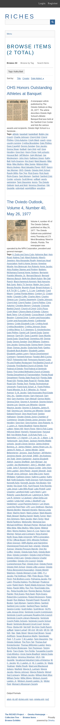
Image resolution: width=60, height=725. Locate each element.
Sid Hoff (26, 627)
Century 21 (40, 293)
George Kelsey (46, 402)
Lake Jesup (12, 489)
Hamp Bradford (25, 426)
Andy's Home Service (28, 263)
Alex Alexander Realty (26, 260)
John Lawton (12, 471)
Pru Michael (34, 582)
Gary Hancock (36, 396)
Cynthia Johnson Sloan (35, 326)
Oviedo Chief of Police (40, 555)
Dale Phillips (46, 143)
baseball (24, 134)
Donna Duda (24, 344)
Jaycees (23, 453)
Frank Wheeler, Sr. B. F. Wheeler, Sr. (23, 390)
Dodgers (45, 341)
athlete (15, 134)
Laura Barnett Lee (23, 495)
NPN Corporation (41, 537)
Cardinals (40, 290)
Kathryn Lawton (39, 477)
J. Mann (44, 438)
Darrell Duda (36, 332)
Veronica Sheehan (36, 185)
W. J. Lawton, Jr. (24, 663)
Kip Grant (29, 161)
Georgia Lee (17, 411)
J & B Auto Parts (35, 435)
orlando (37, 546)
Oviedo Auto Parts (29, 552)
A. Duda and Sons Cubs (23, 254)
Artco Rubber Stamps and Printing (22, 269)
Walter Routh (22, 666)
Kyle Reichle (46, 486)
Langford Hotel (22, 492)
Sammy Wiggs (33, 603)
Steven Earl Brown (36, 633)
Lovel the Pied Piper (16, 507)
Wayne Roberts (37, 672)
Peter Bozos (37, 576)
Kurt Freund (33, 486)
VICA (38, 657)
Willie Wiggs (26, 678)
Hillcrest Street (13, 432)
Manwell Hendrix (29, 510)
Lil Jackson (27, 498)
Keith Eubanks (17, 480)
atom (9, 699)
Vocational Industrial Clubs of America (33, 660)
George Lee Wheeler (28, 405)
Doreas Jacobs (20, 347)
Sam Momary (25, 176)
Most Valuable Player (30, 167)
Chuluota (36, 305)
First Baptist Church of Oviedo (29, 366)
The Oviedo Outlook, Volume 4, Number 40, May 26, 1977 (26, 208)
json (31, 699)
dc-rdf (15, 699)
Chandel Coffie (20, 296)
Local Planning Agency (28, 504)
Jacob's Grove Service (25, 444)
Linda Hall (19, 501)
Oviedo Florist (46, 564)
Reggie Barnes (35, 591)
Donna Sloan (13, 149)
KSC (25, 486)
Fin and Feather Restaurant (19, 362)
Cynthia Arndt (42, 323)
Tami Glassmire (24, 182)
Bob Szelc (11, 284)
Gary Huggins (18, 399)
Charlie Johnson (21, 137)
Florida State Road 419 (29, 378)
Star (13, 633)
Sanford (35, 176)
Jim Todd (11, 459)
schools (17, 179)
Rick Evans (33, 173)
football (23, 149)
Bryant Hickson (43, 287)
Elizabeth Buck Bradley (17, 350)
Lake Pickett (39, 489)
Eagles (47, 347)
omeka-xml (39, 699)
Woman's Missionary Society (25, 684)
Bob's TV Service (24, 284)
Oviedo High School (41, 170)
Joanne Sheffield (22, 462)
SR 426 (39, 630)
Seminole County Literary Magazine (23, 618)
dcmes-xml (23, 699)
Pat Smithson (20, 576)
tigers (48, 645)
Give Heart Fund (29, 414)
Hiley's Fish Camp (44, 429)
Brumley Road (28, 287)
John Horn (24, 158)
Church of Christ (28, 308)
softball (37, 179)
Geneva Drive (13, 402)
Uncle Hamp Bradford (30, 654)
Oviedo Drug (32, 564)
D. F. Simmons (27, 329)
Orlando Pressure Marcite (26, 549)
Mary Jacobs (26, 519)
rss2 (47, 699)
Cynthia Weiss (13, 329)
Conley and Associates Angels (20, 320)
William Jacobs (27, 675)
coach (43, 140)
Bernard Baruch (33, 275)
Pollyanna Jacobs (39, 579)
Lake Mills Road (25, 489)
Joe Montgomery (22, 465)
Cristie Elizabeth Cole (24, 323)
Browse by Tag (27, 63)
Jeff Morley (24, 155)
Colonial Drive (21, 317)
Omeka (51, 720)
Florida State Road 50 (27, 381)
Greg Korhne (31, 423)
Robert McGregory (36, 597)
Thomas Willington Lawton (33, 645)
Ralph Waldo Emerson (35, 585)
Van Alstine (12, 657)
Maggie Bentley (14, 510)
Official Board (19, 540)
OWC (40, 573)
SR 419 (31, 630)
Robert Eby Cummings (17, 597)
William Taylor (13, 678)
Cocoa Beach (38, 314)
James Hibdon (25, 447)
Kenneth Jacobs (27, 483)
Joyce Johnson (21, 474)
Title (19, 78)
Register (53, 3)
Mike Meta (11, 528)
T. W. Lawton (27, 639)
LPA (28, 507)
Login (42, 3)
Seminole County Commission (38, 612)
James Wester (31, 450)
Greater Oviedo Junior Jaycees (32, 420)
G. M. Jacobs (20, 393)
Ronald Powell (33, 600)
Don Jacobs (41, 146)
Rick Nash (44, 173)
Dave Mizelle (44, 335)
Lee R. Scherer (13, 498)
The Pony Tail (28, 642)
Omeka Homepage (36, 714)
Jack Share (23, 441)
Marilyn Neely (19, 513)
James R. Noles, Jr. (15, 450)
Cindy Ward (33, 140)
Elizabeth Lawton (36, 350)
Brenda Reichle (14, 287)
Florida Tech (22, 384)
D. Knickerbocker (42, 329)
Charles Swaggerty (27, 299)
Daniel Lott (24, 332)
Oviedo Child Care (15, 558)
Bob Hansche (44, 281)
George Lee (12, 405)
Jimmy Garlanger (24, 459)
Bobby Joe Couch (41, 284)
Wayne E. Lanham (31, 669)
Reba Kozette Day (19, 591)
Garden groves (22, 396)
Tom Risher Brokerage (17, 648)
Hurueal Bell (12, 155)
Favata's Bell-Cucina (42, 356)
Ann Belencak (20, 266)
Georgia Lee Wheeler (33, 411)
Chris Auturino (20, 140)
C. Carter (22, 290)
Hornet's (24, 432)
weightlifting (30, 188)
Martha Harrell (26, 516)
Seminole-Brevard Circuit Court (27, 624)
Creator (25, 78)
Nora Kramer (42, 534)
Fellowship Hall (20, 359)
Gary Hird (32, 149)
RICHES (20, 16)
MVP (43, 167)
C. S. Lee (31, 290)
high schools (43, 152)
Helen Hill (18, 429)
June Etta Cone (36, 474)
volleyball (20, 188)
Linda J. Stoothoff (32, 501)
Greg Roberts (44, 423)
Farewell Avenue (24, 356)
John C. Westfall (37, 465)
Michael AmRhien (15, 525)
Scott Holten (26, 609)
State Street (21, 633)
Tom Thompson (35, 648)
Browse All (12, 63)
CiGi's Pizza (42, 308)
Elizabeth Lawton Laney (18, 353)
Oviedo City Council (27, 561)
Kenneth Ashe (13, 483)
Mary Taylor (38, 519)
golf (38, 149)
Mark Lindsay (32, 513)
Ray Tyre (23, 173)
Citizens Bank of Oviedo (29, 311)
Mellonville (27, 522)
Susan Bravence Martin (27, 636)
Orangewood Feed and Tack (19, 546)
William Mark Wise (44, 675)
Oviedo (27, 170)
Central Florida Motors (24, 293)
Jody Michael (36, 155)
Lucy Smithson (37, 507)
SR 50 (46, 630)
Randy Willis (12, 173)
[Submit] (52, 22)
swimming (11, 182)
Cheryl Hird (35, 137)
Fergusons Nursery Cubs (39, 359)
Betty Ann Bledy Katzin (32, 278)
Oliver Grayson (13, 543)
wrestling (41, 188)
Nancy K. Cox (33, 531)
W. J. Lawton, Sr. (39, 663)
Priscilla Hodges (20, 582)
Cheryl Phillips (38, 302)
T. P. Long (16, 639)
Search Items (43, 63)
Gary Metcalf (30, 399)
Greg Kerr (20, 152)
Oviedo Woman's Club (26, 573)
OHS (21, 170)
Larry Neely (35, 492)
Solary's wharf (20, 630)
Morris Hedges (13, 167)
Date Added (36, 78)
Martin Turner (40, 516)
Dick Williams (34, 341)
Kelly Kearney (17, 161)
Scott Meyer (27, 179)
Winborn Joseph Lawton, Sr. (30, 681)
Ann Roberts (33, 266)
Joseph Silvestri (38, 471)
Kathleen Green (37, 158)
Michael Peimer (31, 525)
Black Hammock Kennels (25, 281)
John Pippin (25, 471)
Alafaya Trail (18, 257)
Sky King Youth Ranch (42, 627)
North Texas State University (19, 537)
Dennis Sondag (28, 146)
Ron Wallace (19, 600)
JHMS (35, 456)
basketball (33, 134)
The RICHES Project (14, 714)
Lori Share (44, 504)
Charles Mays (34, 296)
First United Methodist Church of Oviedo (32, 372)
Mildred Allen (42, 164)
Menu (9, 34)
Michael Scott (45, 525)
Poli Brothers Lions (21, 579)
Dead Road (24, 338)
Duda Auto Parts (35, 347)
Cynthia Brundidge (30, 143)
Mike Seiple (30, 164)
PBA (29, 576)
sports (44, 179)
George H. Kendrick (29, 402)
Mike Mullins (18, 164)
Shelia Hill (17, 627)
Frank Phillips (44, 387)
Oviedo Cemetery (20, 555)
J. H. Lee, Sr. (34, 438)
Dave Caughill (13, 146)
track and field (21, 185)
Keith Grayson (32, 480)
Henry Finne (30, 152)
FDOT (9, 359)
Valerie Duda (47, 654)
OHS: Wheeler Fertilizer (37, 540)
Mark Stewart (13, 516)
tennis (35, 182)
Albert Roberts (31, 257)
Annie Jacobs (46, 266)
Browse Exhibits (12, 720)
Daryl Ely (20, 335)
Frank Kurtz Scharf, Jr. (26, 387)
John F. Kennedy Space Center (27, 468)
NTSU (9, 540)
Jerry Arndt (27, 456)
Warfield (18, 669)
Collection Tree (12, 717)
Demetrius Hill (36, 338)
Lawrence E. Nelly (40, 495)
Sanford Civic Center (16, 606)
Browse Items (29, 717)
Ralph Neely (18, 585)
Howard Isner (36, 432)
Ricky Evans (12, 176)
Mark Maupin (40, 161)
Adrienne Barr (41, 254)
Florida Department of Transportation (23, 375)
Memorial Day (39, 522)
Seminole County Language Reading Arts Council (29, 615)
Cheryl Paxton (24, 302)
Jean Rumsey (34, 453)
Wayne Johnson (21, 672)
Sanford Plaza (33, 606)
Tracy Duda (18, 651)
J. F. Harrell (22, 438)
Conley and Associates (39, 317)
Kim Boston (41, 483)
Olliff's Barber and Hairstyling (34, 543)
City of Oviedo (24, 314)
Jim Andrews (45, 456)
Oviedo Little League (35, 567)
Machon (48, 507)
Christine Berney (23, 305)
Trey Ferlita (29, 651)
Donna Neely (37, 344)
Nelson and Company (25, 534)
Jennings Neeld (14, 456)
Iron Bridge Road (19, 435)
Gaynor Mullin (44, 399)
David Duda (12, 338)
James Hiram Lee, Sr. (42, 447)
